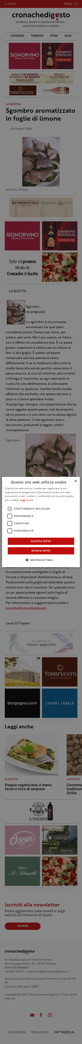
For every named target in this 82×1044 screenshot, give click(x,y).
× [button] (75, 480)
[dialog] (41, 522)
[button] (40, 560)
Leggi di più (26, 500)
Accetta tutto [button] (41, 541)
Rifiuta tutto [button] (40, 550)
